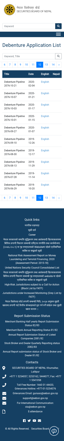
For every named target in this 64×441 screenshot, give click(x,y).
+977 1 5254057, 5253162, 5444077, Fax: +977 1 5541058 (35, 378)
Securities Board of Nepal (45, 428)
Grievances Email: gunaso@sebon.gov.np (35, 393)
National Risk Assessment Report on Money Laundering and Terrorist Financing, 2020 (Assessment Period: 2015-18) (32, 259)
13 (46, 64)
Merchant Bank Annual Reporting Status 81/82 (32, 330)
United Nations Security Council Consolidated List (32, 267)
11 (33, 64)
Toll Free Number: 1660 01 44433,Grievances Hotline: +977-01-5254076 (35, 386)
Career (32, 234)
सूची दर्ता (32, 230)
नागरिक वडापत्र (32, 225)
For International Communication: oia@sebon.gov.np (35, 405)
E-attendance (35, 411)
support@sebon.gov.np (35, 398)
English (45, 81)
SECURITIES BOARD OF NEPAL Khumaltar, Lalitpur (35, 369)
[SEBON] (11, 9)
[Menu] (59, 34)
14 (53, 64)
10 (26, 64)
